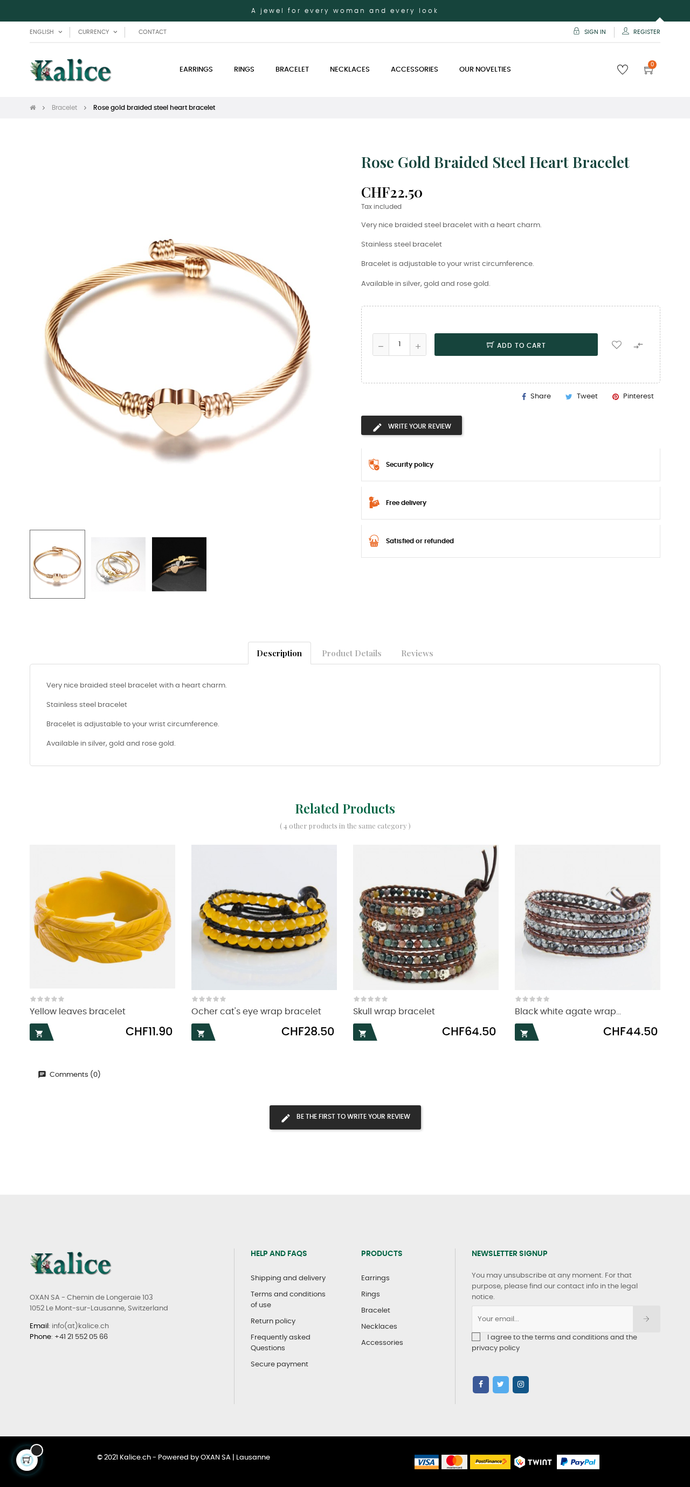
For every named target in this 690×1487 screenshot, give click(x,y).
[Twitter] (501, 1384)
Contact (153, 32)
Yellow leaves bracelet (78, 1012)
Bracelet (375, 1310)
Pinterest (638, 396)
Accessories (382, 1342)
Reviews (417, 652)
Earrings (375, 1278)
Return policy (273, 1321)
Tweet (587, 396)
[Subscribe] (646, 1319)
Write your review (419, 426)
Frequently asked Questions (280, 1343)
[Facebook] (481, 1384)
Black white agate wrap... (568, 1012)
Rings (370, 1294)
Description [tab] (279, 652)
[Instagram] (521, 1384)
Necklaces (379, 1326)
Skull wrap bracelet (394, 1012)
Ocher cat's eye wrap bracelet (256, 1012)
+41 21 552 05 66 (81, 1337)
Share (540, 396)
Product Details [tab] (352, 652)
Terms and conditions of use (288, 1300)
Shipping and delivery (288, 1278)
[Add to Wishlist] (616, 344)
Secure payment (279, 1364)
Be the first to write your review (352, 1116)
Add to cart (520, 345)
